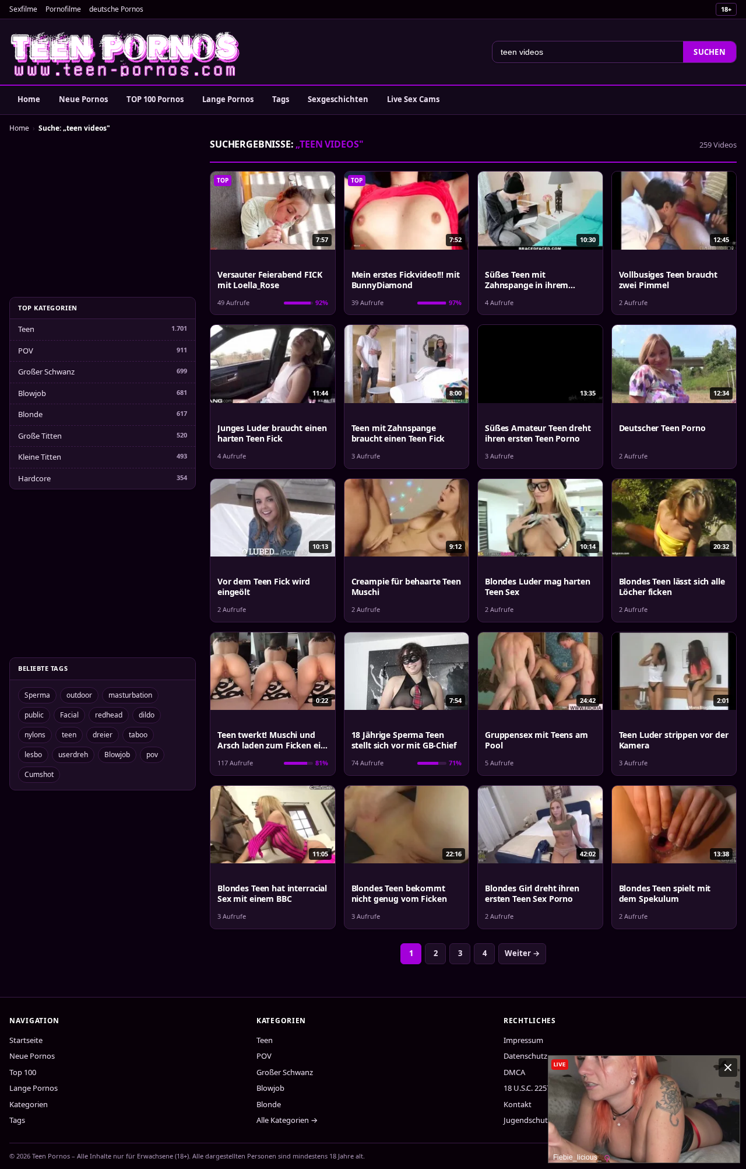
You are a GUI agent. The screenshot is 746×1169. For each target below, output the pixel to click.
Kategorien (28, 1104)
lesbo (33, 755)
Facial (69, 715)
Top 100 (22, 1072)
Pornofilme (63, 9)
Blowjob (32, 393)
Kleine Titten (39, 457)
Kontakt (518, 1104)
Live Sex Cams (413, 99)
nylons (34, 735)
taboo (138, 735)
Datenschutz (525, 1056)
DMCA (514, 1072)
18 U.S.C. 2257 (527, 1088)
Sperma (37, 695)
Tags (280, 99)
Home (28, 99)
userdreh (73, 755)
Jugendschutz (527, 1120)
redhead (108, 715)
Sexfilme (23, 9)
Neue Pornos (83, 99)
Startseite (26, 1040)
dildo (146, 715)
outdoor (79, 695)
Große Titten (40, 435)
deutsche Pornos (116, 9)
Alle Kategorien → (287, 1120)
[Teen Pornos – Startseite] (125, 51)
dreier (102, 735)
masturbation (130, 695)
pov (152, 755)
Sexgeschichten (338, 99)
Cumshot (39, 774)
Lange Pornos (228, 99)
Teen (26, 329)
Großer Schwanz (46, 371)
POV (25, 350)
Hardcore (34, 478)
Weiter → (522, 953)
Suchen (710, 52)
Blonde (30, 414)
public (34, 715)
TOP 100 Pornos (155, 99)
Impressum (523, 1040)
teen (69, 735)
